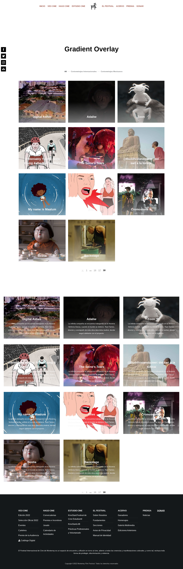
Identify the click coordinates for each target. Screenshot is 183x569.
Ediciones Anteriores (127, 530)
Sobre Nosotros (100, 515)
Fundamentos (99, 520)
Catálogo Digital (27, 540)
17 (99, 270)
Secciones (97, 525)
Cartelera (22, 530)
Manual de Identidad (102, 535)
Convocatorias (49, 515)
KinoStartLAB (74, 524)
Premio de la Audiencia (28, 535)
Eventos (22, 525)
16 (95, 270)
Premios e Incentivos (52, 520)
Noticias (146, 515)
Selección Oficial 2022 (28, 520)
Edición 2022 (24, 515)
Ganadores (123, 515)
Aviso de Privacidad (102, 530)
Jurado (46, 525)
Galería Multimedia (126, 525)
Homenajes (123, 520)
